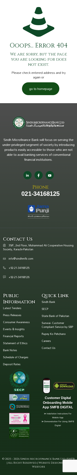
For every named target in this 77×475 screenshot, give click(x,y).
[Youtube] (50, 175)
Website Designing (53, 463)
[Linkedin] (27, 175)
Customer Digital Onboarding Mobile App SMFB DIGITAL (58, 402)
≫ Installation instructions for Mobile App (57, 415)
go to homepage (40, 89)
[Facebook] (38, 175)
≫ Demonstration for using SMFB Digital (57, 423)
